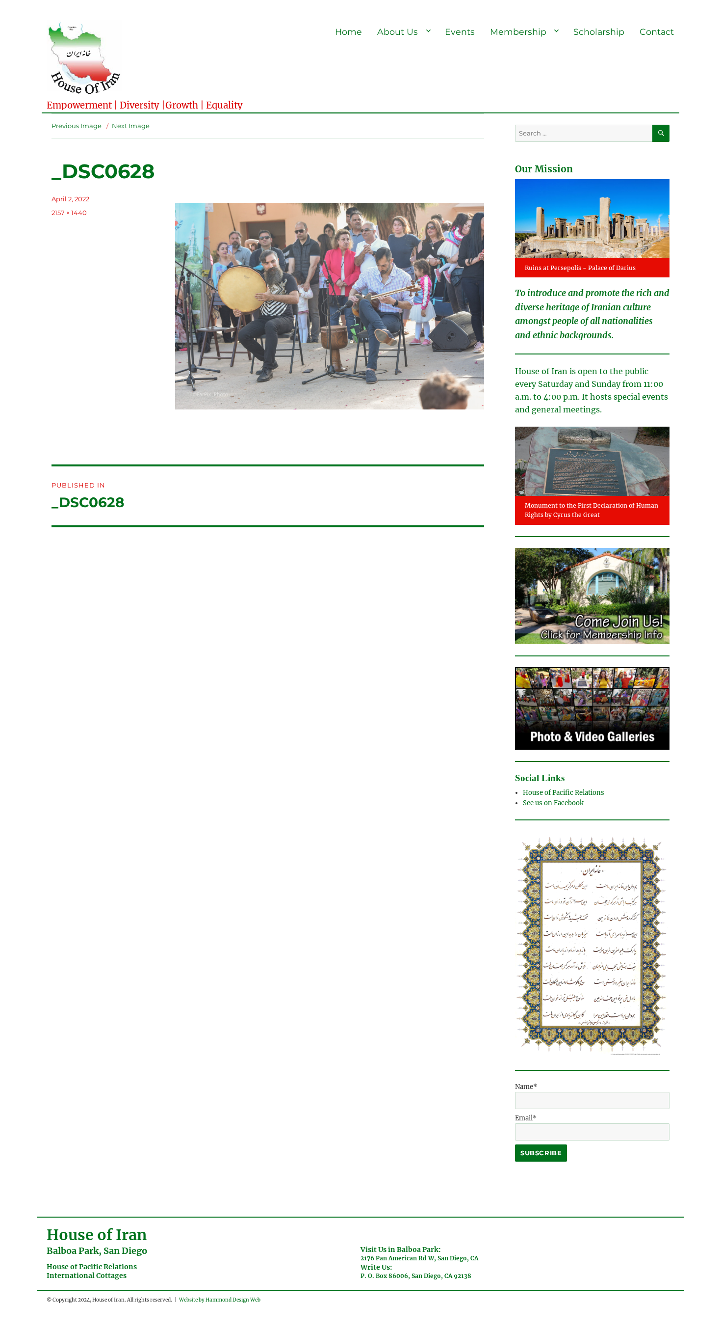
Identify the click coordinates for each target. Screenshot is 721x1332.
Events (460, 32)
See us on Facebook (554, 803)
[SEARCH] (661, 133)
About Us (397, 32)
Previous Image (77, 126)
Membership (518, 32)
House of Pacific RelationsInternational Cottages (92, 1271)
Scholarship (598, 32)
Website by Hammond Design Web (219, 1300)
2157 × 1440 (69, 213)
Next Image (131, 126)
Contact (657, 32)
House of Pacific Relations (563, 792)
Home (348, 32)
